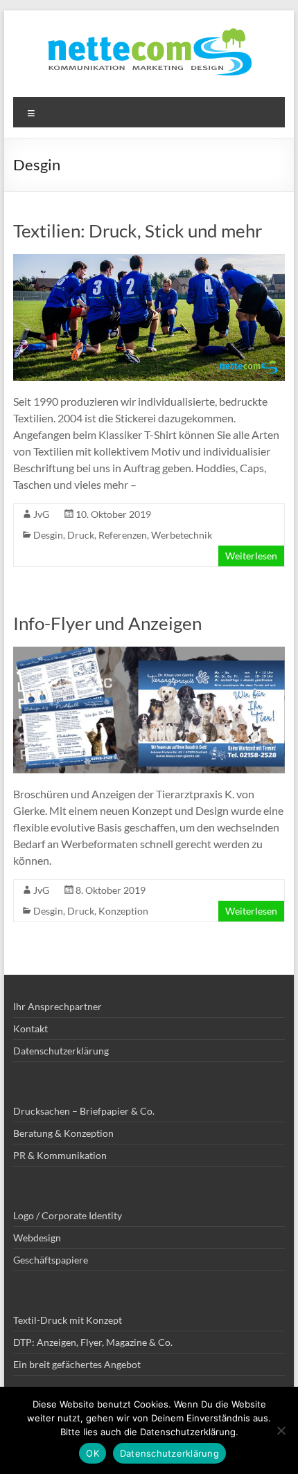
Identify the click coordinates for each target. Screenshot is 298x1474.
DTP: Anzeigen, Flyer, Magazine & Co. (93, 1342)
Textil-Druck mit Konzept (67, 1320)
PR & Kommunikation (60, 1155)
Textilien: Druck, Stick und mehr (137, 230)
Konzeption (123, 911)
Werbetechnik (181, 535)
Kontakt (30, 1028)
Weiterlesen (251, 555)
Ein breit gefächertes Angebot (77, 1364)
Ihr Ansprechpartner (57, 1006)
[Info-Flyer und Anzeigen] (149, 653)
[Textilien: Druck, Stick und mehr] (149, 260)
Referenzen (122, 535)
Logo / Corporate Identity (67, 1215)
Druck (80, 535)
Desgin (48, 535)
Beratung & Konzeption (63, 1133)
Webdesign (37, 1237)
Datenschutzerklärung (61, 1051)
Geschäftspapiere (50, 1260)
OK (92, 1453)
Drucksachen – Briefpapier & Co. (84, 1111)
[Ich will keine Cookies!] (281, 1430)
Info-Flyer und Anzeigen (107, 623)
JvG (41, 514)
